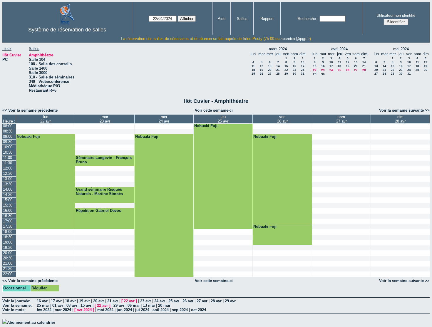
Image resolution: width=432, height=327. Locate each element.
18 (253, 69)
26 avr (187, 301)
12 (261, 66)
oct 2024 (198, 310)
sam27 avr (341, 119)
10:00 (7, 147)
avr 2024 (84, 310)
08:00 (7, 126)
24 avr (159, 301)
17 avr (56, 301)
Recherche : (308, 18)
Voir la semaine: (17, 305)
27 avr (202, 301)
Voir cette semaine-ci (214, 110)
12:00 (7, 168)
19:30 (7, 247)
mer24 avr (164, 119)
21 (278, 69)
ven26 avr (282, 119)
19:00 (7, 242)
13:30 (7, 184)
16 (294, 66)
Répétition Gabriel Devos (98, 210)
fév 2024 (44, 310)
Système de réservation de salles (67, 30)
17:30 (7, 226)
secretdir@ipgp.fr (295, 38)
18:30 (7, 237)
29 (286, 73)
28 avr (216, 301)
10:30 (7, 152)
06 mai (134, 305)
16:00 (7, 210)
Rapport (267, 18)
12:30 (7, 173)
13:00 (7, 179)
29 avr (230, 301)
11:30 (7, 163)
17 (302, 66)
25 (253, 73)
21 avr (112, 301)
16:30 (7, 216)
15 (286, 66)
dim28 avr (400, 119)
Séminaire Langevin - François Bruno (104, 159)
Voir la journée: (16, 301)
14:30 (7, 194)
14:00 (7, 189)
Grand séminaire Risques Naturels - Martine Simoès (99, 191)
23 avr (145, 301)
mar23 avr (105, 119)
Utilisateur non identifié (395, 15)
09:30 (7, 142)
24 (302, 69)
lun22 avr (45, 119)
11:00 (7, 157)
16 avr (42, 301)
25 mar (43, 305)
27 (270, 73)
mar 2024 (63, 310)
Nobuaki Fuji (205, 126)
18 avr (70, 301)
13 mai (149, 305)
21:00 (7, 263)
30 (294, 73)
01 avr (57, 305)
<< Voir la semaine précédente (30, 110)
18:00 (7, 231)
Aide (221, 18)
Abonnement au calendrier (31, 322)
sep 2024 (180, 310)
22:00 (7, 274)
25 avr (173, 301)
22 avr (129, 301)
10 (302, 62)
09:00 (7, 136)
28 (278, 73)
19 (261, 69)
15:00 (7, 200)
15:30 (7, 205)
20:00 (7, 253)
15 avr (86, 305)
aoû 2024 (161, 310)
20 (270, 69)
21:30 (7, 268)
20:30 (7, 258)
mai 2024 (105, 310)
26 (261, 73)
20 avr (98, 301)
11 (253, 66)
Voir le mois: (14, 310)
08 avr (71, 305)
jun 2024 (124, 310)
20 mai (164, 305)
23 (294, 69)
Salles (242, 18)
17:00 (7, 221)
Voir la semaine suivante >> (404, 110)
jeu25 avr (223, 119)
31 (302, 73)
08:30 (7, 131)
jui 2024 (142, 310)
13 (270, 66)
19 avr (84, 301)
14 (278, 66)
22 (286, 69)
